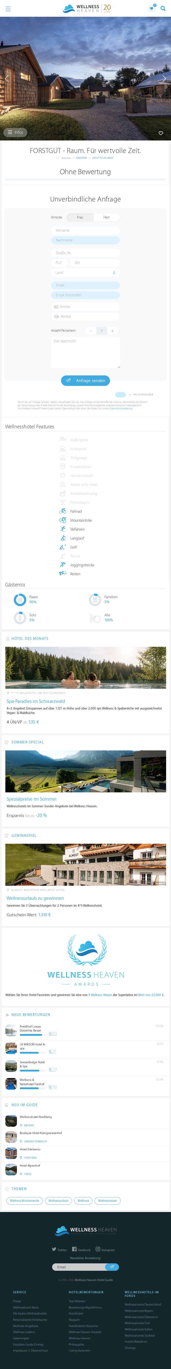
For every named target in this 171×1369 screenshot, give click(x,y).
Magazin (74, 1320)
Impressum (20, 1350)
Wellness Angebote (25, 1326)
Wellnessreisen (107, 1201)
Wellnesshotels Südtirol (140, 1336)
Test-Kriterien (77, 1301)
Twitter (62, 1250)
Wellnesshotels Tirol (137, 1323)
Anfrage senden (90, 380)
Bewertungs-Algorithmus (85, 1307)
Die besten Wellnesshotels (30, 1313)
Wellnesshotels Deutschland (143, 1304)
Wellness (83, 1201)
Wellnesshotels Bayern (139, 1311)
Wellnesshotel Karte (26, 1307)
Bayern (81, 158)
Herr (107, 217)
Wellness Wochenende (24, 1201)
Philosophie (76, 1344)
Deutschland (103, 158)
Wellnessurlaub (58, 1201)
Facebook (83, 1250)
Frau (80, 217)
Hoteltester (76, 1313)
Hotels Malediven (136, 1342)
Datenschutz (39, 1350)
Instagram (108, 1250)
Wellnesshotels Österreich (141, 1317)
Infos (18, 132)
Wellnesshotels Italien (139, 1329)
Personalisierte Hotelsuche (30, 1320)
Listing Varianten (79, 1350)
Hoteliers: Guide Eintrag (28, 1344)
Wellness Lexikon (24, 1332)
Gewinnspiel (21, 1338)
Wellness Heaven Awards (85, 1332)
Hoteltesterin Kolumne (83, 1326)
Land (59, 272)
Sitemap (130, 1348)
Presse (17, 1301)
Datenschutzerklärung (121, 408)
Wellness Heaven (80, 1338)
